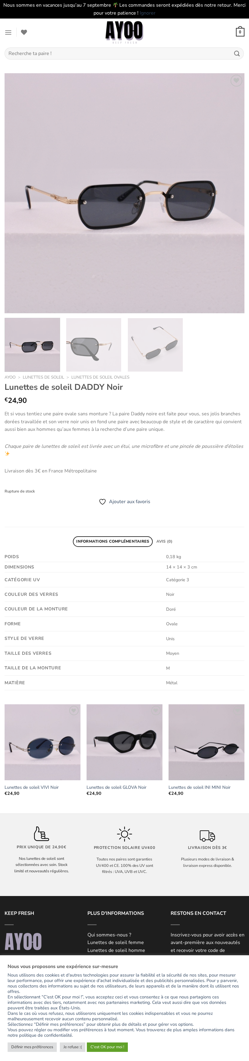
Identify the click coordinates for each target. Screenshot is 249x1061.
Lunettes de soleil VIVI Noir (32, 787)
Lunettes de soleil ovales (100, 377)
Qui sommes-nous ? (109, 935)
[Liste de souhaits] (24, 32)
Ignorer (147, 13)
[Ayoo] (124, 32)
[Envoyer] (237, 54)
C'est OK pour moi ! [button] (107, 1047)
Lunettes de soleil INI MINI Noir (199, 787)
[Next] (232, 193)
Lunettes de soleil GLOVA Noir (116, 787)
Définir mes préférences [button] (32, 1047)
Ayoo (10, 377)
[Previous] (17, 193)
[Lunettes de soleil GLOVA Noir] (124, 742)
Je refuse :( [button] (72, 1047)
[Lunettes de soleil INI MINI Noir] (206, 742)
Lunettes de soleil (43, 377)
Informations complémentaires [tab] (112, 541)
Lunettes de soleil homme (116, 950)
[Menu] (8, 32)
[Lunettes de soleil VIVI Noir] (42, 742)
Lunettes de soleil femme (115, 942)
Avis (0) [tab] (164, 541)
